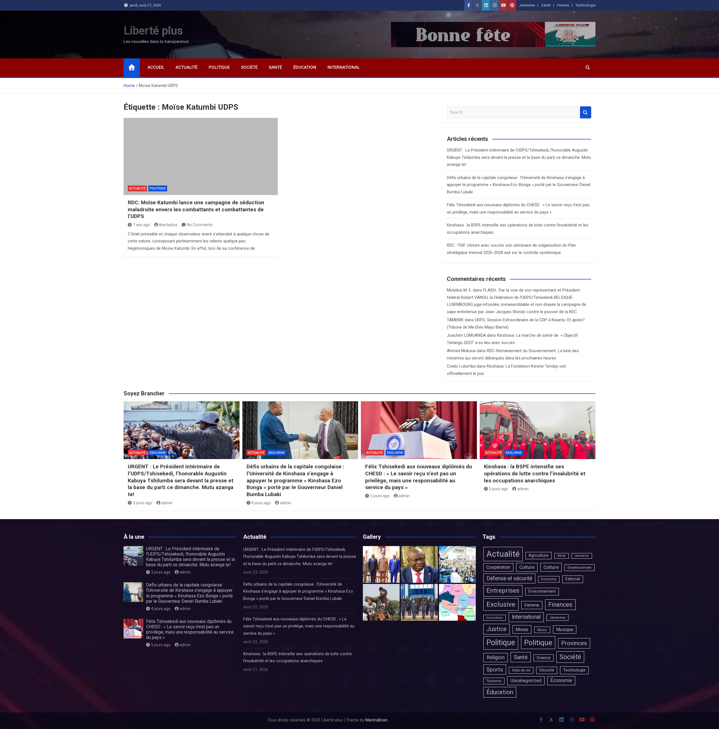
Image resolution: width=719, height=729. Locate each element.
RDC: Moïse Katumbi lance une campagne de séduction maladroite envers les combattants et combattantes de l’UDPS (196, 209)
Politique (219, 67)
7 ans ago (141, 225)
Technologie (585, 5)
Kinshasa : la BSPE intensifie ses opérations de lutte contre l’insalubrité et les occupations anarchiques (534, 473)
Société (249, 67)
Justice (496, 628)
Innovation (494, 618)
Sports (494, 669)
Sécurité (546, 670)
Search (585, 112)
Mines (522, 629)
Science (543, 657)
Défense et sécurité (509, 578)
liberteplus (168, 225)
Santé (545, 5)
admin (166, 503)
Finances (560, 604)
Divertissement (579, 567)
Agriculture (539, 555)
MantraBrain (376, 720)
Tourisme (493, 681)
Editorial (572, 579)
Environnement (542, 591)
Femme (563, 5)
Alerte (562, 556)
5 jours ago (380, 496)
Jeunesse (527, 5)
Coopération (498, 567)
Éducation (304, 67)
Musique (564, 629)
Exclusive (158, 453)
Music (542, 630)
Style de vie (521, 670)
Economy (548, 579)
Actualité (186, 67)
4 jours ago (261, 503)
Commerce (582, 556)
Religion (495, 657)
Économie (561, 680)
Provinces (574, 643)
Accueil (155, 67)
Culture (526, 567)
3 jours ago (142, 503)
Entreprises (502, 590)
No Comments (200, 225)
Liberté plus (153, 30)
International (343, 67)
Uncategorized (525, 680)
